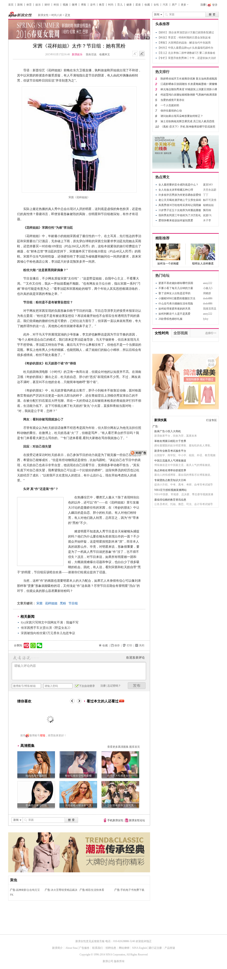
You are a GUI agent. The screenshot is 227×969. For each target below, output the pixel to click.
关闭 (141, 645)
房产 (174, 4)
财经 (47, 4)
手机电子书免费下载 (132, 889)
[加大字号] (142, 54)
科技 (56, 4)
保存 (117, 645)
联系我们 (97, 947)
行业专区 (211, 420)
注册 (203, 4)
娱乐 (38, 4)
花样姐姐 (51, 603)
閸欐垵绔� (137, 685)
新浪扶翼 (160, 420)
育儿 (120, 4)
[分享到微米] (26, 645)
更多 (183, 4)
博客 (83, 4)
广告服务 (84, 947)
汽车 (165, 4)
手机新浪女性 (115, 820)
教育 (101, 4)
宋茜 (39, 603)
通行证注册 (155, 947)
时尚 (111, 4)
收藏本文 (104, 54)
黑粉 (63, 603)
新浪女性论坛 (137, 820)
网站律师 (124, 947)
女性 (156, 4)
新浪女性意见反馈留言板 (90, 941)
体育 (29, 4)
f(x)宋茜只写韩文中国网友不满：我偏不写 (49, 622)
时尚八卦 (56, 15)
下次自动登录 (87, 685)
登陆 (42, 735)
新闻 (20, 4)
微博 (74, 4)
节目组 (73, 603)
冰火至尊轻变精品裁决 (64, 889)
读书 (92, 4)
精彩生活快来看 (95, 889)
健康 (129, 4)
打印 (129, 645)
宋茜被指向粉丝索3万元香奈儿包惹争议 (48, 633)
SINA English (139, 947)
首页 (11, 4)
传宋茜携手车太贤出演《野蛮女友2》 (46, 627)
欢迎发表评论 (135, 657)
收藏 (147, 4)
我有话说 (91, 54)
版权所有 (119, 961)
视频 (65, 4)
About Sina (71, 947)
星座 (138, 4)
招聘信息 (111, 947)
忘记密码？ (114, 685)
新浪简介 (57, 947)
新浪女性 (43, 15)
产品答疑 (169, 947)
